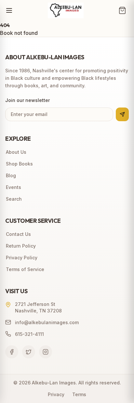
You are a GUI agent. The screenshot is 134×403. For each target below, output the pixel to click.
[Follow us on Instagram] (45, 351)
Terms (79, 394)
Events (13, 187)
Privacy (56, 394)
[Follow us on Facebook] (11, 351)
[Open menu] (9, 10)
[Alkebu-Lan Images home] (66, 10)
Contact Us (18, 234)
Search (14, 199)
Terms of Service (25, 269)
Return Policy (21, 246)
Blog (11, 175)
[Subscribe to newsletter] (122, 114)
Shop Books (19, 163)
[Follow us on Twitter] (28, 351)
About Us (16, 152)
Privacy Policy (21, 257)
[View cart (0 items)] (122, 10)
